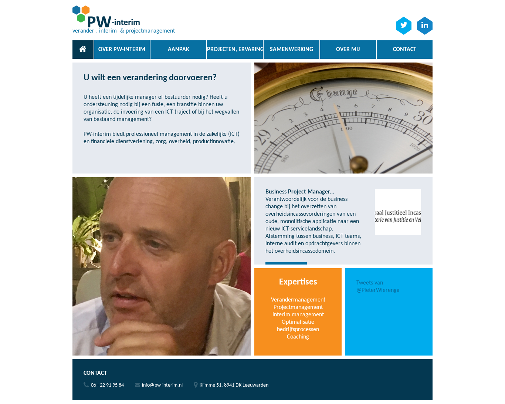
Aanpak (178, 50)
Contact (404, 50)
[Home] (83, 49)
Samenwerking (291, 50)
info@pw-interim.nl (162, 385)
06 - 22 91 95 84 (107, 385)
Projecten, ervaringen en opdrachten (235, 50)
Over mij (348, 50)
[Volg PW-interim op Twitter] (403, 26)
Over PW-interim (121, 50)
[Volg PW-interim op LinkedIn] (425, 26)
